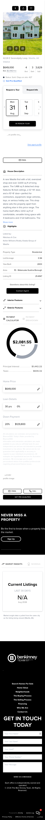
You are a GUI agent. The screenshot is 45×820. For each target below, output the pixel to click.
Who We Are (22, 708)
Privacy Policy (7, 817)
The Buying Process (23, 696)
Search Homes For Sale (22, 684)
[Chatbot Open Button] (38, 813)
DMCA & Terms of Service (24, 817)
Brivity (20, 813)
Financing (22, 704)
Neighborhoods (23, 692)
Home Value (22, 688)
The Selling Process (22, 700)
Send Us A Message (23, 777)
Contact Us (23, 712)
